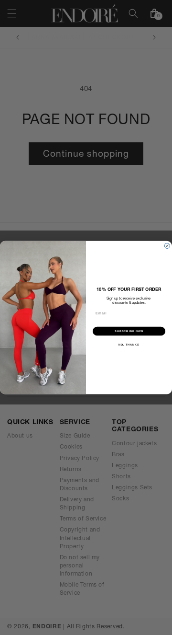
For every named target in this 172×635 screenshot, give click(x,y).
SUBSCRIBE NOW (129, 330)
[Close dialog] (167, 245)
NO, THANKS (129, 344)
